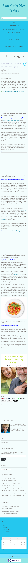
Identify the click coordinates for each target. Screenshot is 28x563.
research (17, 273)
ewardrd (4, 70)
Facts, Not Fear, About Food (7, 508)
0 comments (5, 71)
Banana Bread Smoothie (7, 510)
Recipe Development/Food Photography (14, 46)
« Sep (2, 549)
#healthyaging (5, 73)
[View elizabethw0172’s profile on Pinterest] (6, 442)
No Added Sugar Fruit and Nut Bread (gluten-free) (12, 487)
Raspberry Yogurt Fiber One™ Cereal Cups (10, 511)
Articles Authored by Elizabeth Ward (14, 43)
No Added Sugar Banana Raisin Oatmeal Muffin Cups (12, 483)
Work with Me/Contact (14, 50)
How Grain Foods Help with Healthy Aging (10, 506)
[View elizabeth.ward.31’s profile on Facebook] (1, 442)
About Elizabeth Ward (14, 25)
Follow (3, 459)
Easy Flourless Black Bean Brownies (9, 480)
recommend (23, 210)
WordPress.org (6, 531)
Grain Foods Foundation (19, 77)
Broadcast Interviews (14, 39)
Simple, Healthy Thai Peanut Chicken (9, 478)
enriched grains (17, 274)
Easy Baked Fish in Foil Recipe (8, 485)
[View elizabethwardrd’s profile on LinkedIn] (7, 442)
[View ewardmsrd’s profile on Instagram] (4, 442)
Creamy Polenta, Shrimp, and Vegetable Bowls (11, 488)
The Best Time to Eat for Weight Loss (9, 513)
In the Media (14, 36)
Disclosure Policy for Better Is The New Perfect (14, 29)
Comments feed (6, 529)
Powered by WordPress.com (14, 556)
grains (17, 73)
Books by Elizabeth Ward (14, 32)
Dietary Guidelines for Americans (11, 120)
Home (14, 22)
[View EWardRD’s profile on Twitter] (3, 442)
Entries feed (5, 527)
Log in (4, 525)
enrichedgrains (12, 73)
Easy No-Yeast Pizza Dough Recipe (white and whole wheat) (14, 493)
